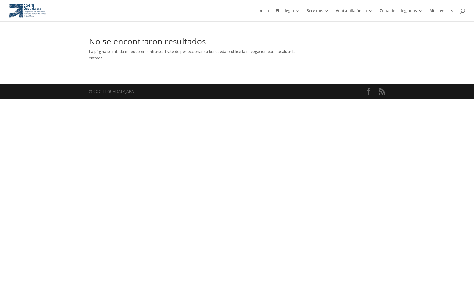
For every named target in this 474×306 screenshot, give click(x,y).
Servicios (315, 11)
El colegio (285, 11)
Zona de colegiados (398, 11)
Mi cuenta (439, 11)
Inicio (264, 11)
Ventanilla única (351, 11)
